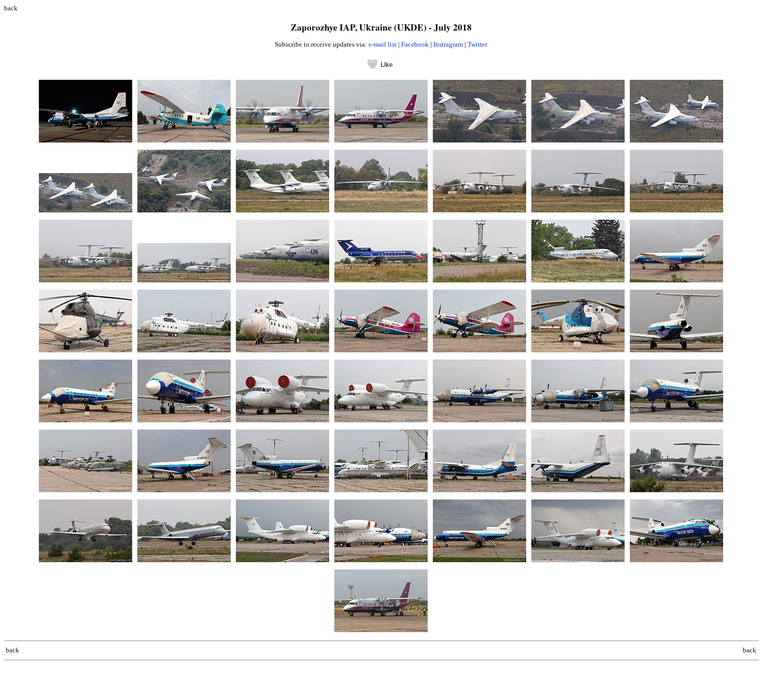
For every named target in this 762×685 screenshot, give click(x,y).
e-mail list (383, 44)
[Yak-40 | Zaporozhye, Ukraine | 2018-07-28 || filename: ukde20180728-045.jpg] (578, 283)
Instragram (448, 44)
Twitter (477, 44)
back (11, 8)
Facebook (415, 44)
